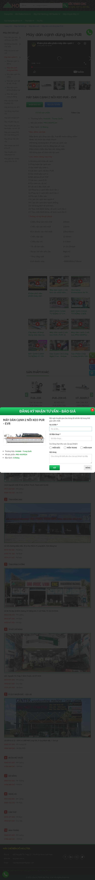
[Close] (92, 410)
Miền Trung (72, 447)
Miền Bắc (56, 447)
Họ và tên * (53, 424)
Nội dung (52, 452)
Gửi (54, 467)
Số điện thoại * (55, 434)
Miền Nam (87, 447)
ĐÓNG (88, 467)
